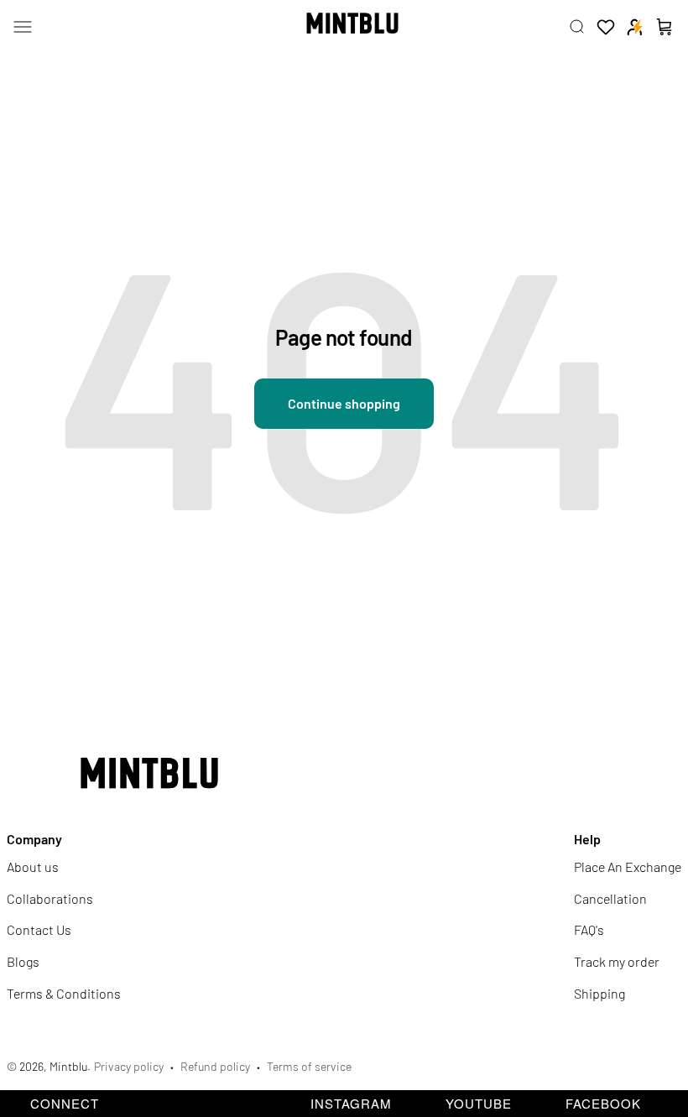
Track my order (616, 961)
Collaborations (50, 898)
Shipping (599, 993)
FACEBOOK (603, 1103)
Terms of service (309, 1066)
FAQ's (589, 929)
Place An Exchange (627, 866)
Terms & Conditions (64, 993)
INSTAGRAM (351, 1103)
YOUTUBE (479, 1103)
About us (33, 866)
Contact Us (39, 929)
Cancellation (610, 898)
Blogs (23, 961)
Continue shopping (344, 403)
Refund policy (215, 1066)
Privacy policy (129, 1066)
